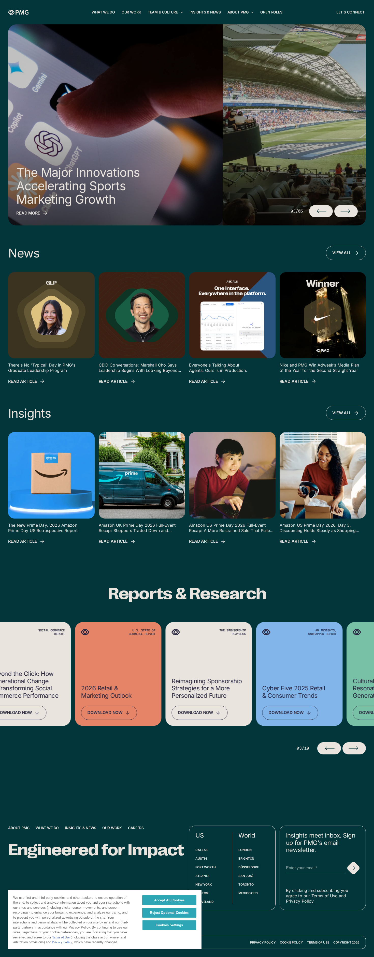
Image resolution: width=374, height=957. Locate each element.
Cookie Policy (291, 942)
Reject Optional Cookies (169, 913)
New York (203, 884)
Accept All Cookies (169, 900)
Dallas (201, 850)
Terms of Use (318, 942)
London (244, 850)
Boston (201, 893)
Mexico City (248, 893)
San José (245, 876)
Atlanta (202, 876)
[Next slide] (354, 748)
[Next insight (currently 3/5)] (346, 211)
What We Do (47, 828)
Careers (136, 828)
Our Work (112, 828)
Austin (201, 858)
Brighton (246, 858)
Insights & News (80, 828)
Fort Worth (205, 867)
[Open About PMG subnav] (252, 12)
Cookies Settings (169, 925)
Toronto (245, 884)
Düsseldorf (248, 867)
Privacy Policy (300, 901)
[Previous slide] (329, 748)
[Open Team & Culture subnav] (181, 12)
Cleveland (204, 902)
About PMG (19, 828)
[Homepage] (18, 12)
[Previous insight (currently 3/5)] (321, 211)
